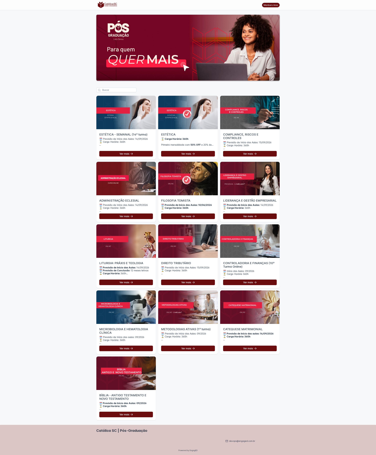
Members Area (271, 5)
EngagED (194, 450)
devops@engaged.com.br (242, 441)
